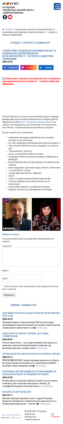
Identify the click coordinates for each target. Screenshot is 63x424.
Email (5, 278)
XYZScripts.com (16, 418)
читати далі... (42, 328)
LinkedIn (48, 67)
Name (5, 270)
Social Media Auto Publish (11, 415)
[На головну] (18, 3)
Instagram (31, 67)
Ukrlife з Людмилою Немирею (33, 122)
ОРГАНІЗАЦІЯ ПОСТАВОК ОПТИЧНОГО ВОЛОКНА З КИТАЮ (31, 354)
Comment (7, 246)
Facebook (13, 67)
